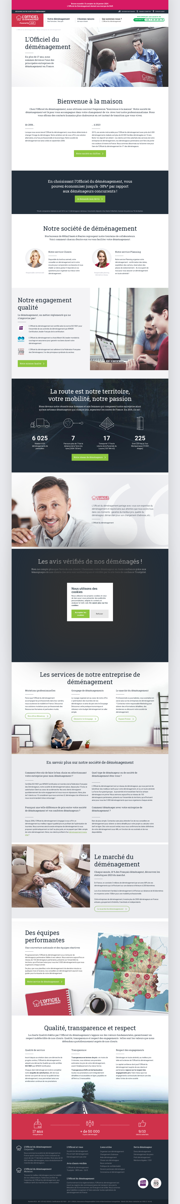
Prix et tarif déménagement (77, 1154)
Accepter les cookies (80, 613)
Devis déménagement (142, 1151)
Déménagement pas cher (76, 1157)
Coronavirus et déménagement (112, 1172)
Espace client (160, 11)
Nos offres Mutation (36, 716)
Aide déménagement (108, 1157)
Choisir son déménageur (109, 1160)
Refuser (99, 614)
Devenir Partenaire (128, 11)
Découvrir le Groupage (83, 719)
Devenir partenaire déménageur (112, 1169)
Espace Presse (125, 719)
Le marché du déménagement (110, 909)
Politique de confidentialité (110, 1166)
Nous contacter (106, 1163)
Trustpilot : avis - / (77, 1170)
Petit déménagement (142, 1157)
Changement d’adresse (109, 1154)
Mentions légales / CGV (143, 1160)
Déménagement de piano (143, 1154)
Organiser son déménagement (112, 1151)
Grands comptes (145, 11)
